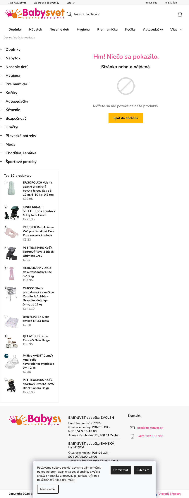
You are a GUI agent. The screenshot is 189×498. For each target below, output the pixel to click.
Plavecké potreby (21, 135)
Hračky (12, 127)
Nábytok (13, 58)
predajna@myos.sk (150, 428)
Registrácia (170, 2)
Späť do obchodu (126, 118)
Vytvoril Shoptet (169, 494)
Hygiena (13, 75)
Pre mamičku (17, 84)
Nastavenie (48, 489)
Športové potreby (21, 161)
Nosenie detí (17, 66)
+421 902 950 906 (150, 436)
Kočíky (11, 92)
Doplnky (13, 49)
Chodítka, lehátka (21, 153)
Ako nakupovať (17, 3)
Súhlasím (143, 470)
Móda (10, 144)
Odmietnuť (120, 470)
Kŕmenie (13, 109)
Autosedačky (17, 101)
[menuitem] (15, 29)
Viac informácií (64, 480)
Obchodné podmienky (46, 3)
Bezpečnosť (16, 118)
